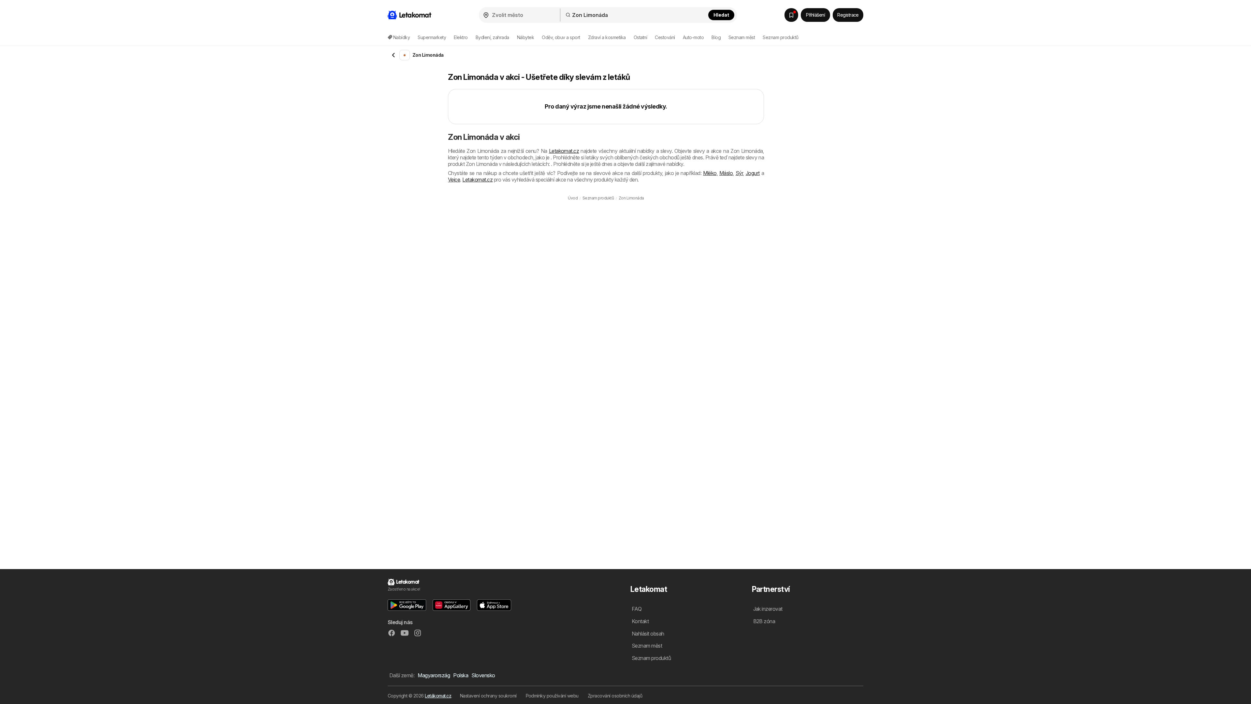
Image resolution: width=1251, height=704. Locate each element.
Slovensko (483, 675)
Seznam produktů (780, 37)
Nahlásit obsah (648, 633)
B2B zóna (764, 621)
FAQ (636, 609)
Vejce (454, 179)
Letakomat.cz (564, 151)
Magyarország (434, 675)
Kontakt (640, 621)
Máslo (726, 173)
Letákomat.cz (438, 695)
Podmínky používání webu (552, 695)
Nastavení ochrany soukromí (488, 695)
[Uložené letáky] (791, 15)
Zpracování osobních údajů (615, 695)
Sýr (739, 173)
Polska (460, 675)
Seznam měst (741, 37)
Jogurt (753, 173)
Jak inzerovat (768, 609)
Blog (716, 37)
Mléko (709, 173)
